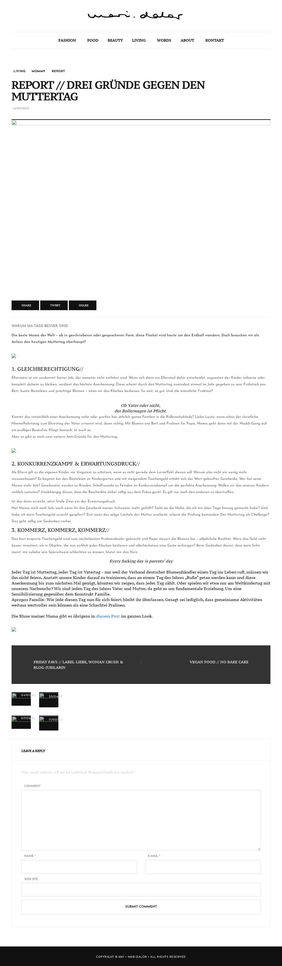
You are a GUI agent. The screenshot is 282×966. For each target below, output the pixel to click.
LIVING (139, 40)
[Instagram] (28, 30)
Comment (32, 786)
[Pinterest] (28, 19)
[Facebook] (28, 8)
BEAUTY (115, 40)
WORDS (164, 40)
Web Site (31, 879)
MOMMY (38, 71)
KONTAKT (214, 40)
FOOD (92, 40)
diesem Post (108, 616)
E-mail (154, 856)
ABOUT (187, 40)
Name (30, 856)
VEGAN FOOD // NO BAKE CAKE (219, 661)
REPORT (58, 71)
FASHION (67, 40)
